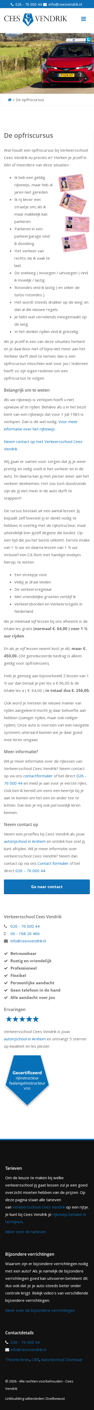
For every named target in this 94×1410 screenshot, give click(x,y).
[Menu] (83, 19)
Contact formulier (53, 863)
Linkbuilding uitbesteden (24, 1398)
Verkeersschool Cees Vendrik (39, 1207)
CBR (35, 1359)
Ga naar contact (47, 886)
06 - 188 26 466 (25, 933)
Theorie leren (17, 1359)
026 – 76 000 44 (30, 870)
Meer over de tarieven (25, 1231)
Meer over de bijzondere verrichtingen (40, 1310)
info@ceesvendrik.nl (65, 4)
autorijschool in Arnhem (25, 841)
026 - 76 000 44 (28, 4)
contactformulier (38, 775)
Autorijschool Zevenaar (62, 1359)
